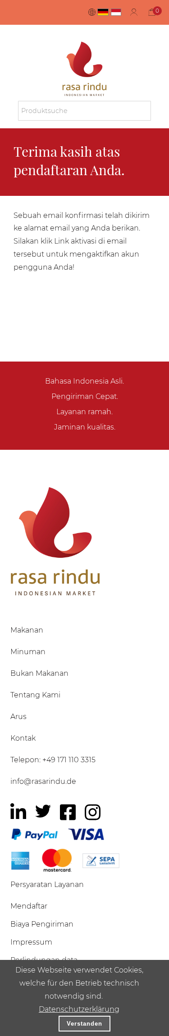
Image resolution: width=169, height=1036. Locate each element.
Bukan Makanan (39, 673)
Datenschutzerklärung (79, 1009)
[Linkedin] (18, 812)
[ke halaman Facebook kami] (68, 812)
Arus (18, 716)
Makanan (26, 630)
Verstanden (84, 1023)
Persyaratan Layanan (47, 884)
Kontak (23, 738)
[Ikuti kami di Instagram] (92, 812)
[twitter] (43, 811)
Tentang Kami (35, 695)
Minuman (28, 651)
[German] (103, 12)
